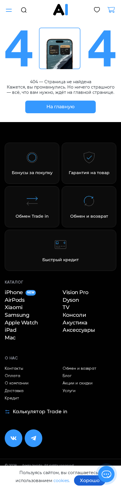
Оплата (12, 376)
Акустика (75, 323)
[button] (24, 9)
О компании (16, 383)
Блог (67, 376)
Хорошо (90, 480)
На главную (60, 106)
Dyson (71, 300)
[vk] (13, 438)
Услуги (69, 391)
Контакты (14, 368)
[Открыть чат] (106, 474)
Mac (10, 338)
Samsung (17, 315)
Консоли (74, 315)
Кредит (12, 398)
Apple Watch (21, 323)
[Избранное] (97, 10)
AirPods (14, 300)
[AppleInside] (60, 9)
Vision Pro (75, 292)
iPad (10, 330)
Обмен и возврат (79, 368)
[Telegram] (33, 438)
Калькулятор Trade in (40, 411)
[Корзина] (113, 10)
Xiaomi (14, 307)
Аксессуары (79, 330)
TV (66, 307)
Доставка (14, 391)
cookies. (61, 480)
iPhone (19, 292)
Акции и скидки (78, 383)
